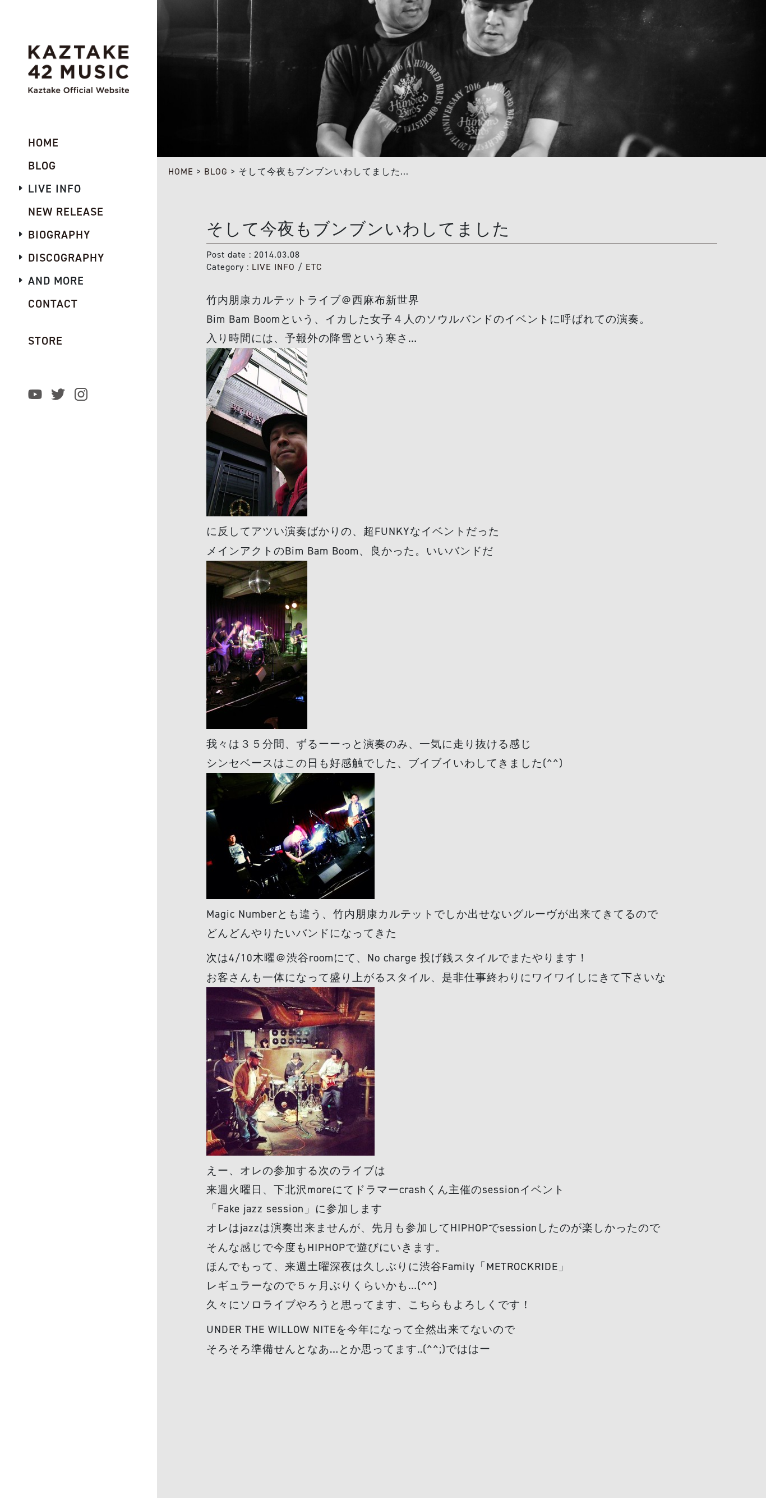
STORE (45, 340)
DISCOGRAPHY (66, 257)
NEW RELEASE (66, 211)
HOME (180, 171)
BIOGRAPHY (59, 234)
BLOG (216, 171)
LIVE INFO (273, 267)
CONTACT (53, 303)
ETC (314, 267)
